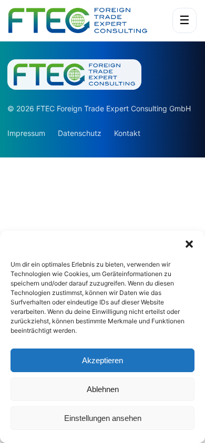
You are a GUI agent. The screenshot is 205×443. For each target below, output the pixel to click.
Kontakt (127, 133)
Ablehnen (103, 389)
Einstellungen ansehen (102, 418)
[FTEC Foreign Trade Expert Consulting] (84, 20)
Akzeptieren (102, 360)
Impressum (26, 133)
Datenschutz (79, 133)
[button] (189, 244)
